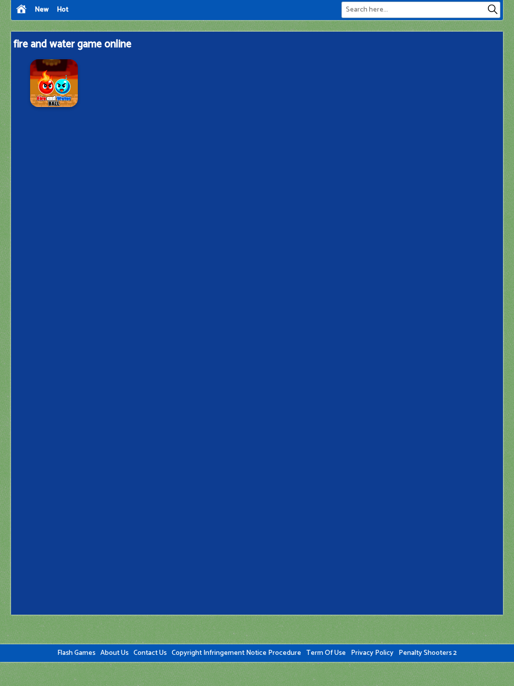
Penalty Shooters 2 (428, 653)
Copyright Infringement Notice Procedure (236, 653)
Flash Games (76, 653)
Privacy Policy (372, 653)
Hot (62, 10)
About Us (114, 653)
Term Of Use (326, 653)
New (42, 10)
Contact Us (150, 653)
